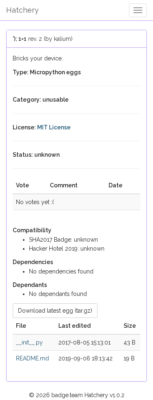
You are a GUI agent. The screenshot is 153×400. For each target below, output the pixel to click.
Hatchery (22, 10)
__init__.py (29, 342)
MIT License (54, 127)
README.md (32, 358)
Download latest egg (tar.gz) (55, 310)
